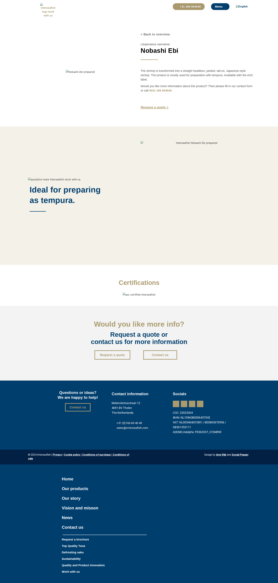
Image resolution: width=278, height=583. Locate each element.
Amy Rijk (221, 454)
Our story (71, 498)
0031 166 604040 (160, 90)
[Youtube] (200, 404)
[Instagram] (184, 404)
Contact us (72, 527)
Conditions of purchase (96, 454)
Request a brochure (75, 539)
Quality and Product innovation (83, 565)
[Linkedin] (176, 404)
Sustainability (71, 558)
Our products (75, 488)
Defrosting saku (73, 552)
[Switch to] (244, 6)
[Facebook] (192, 404)
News (67, 517)
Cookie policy (72, 454)
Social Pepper (240, 454)
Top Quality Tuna (73, 546)
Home (67, 479)
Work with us (71, 571)
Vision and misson (80, 508)
